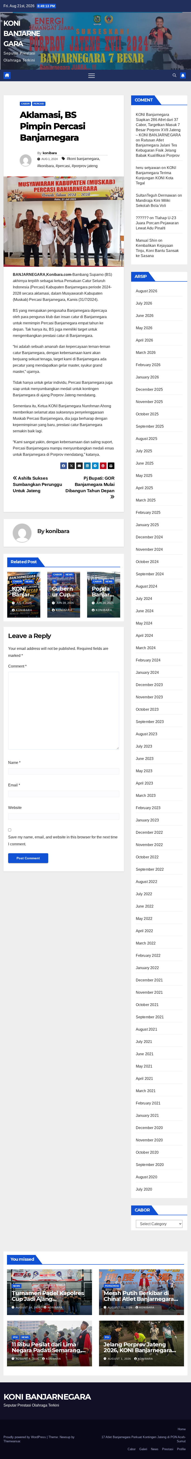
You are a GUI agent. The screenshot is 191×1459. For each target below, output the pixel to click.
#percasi (63, 166)
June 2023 (145, 759)
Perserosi (112, 1286)
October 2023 (147, 709)
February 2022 (148, 955)
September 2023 (150, 722)
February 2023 (148, 808)
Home (182, 1429)
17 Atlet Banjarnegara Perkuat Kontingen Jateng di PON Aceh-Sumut (144, 1439)
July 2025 (144, 451)
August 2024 (146, 586)
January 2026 (147, 377)
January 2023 (147, 820)
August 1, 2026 (120, 1358)
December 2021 (149, 980)
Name (14, 763)
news (29, 581)
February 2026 (148, 365)
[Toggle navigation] (91, 75)
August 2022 (146, 882)
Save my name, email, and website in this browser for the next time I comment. (63, 840)
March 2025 (146, 500)
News (154, 1449)
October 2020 (147, 1152)
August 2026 (146, 291)
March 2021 (146, 1091)
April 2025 (144, 488)
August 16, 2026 (28, 1307)
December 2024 (149, 537)
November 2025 (149, 402)
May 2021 (144, 1066)
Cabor (25, 103)
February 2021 (148, 1103)
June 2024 (145, 611)
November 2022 (149, 845)
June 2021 (145, 1054)
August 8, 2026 (28, 1358)
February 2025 (148, 513)
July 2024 (144, 599)
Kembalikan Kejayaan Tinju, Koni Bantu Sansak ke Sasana (157, 251)
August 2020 (146, 1177)
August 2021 (146, 1029)
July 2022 (144, 894)
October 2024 (147, 562)
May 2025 (144, 476)
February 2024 (148, 660)
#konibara (45, 166)
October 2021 (147, 1005)
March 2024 (146, 648)
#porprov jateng (85, 166)
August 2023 (146, 734)
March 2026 (146, 353)
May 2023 (144, 771)
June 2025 (145, 463)
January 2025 (147, 525)
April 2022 (144, 931)
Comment (17, 666)
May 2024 (144, 623)
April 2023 (144, 783)
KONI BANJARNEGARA (21, 33)
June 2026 (145, 316)
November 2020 (149, 1140)
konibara (50, 153)
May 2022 (144, 919)
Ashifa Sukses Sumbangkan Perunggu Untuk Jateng (37, 484)
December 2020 (149, 1128)
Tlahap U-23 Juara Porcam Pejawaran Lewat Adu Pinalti (157, 223)
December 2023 (149, 685)
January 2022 (147, 968)
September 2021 (150, 1017)
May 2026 (144, 328)
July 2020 (144, 1189)
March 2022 (146, 943)
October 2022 (147, 857)
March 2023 (146, 796)
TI (54, 581)
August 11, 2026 (120, 1307)
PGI (107, 1337)
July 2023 (144, 746)
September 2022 (150, 869)
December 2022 (149, 832)
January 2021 (147, 1115)
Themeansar (11, 1441)
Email (14, 785)
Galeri (143, 1449)
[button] (174, 75)
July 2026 (144, 303)
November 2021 (149, 992)
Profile (181, 1449)
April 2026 (144, 340)
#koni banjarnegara (83, 159)
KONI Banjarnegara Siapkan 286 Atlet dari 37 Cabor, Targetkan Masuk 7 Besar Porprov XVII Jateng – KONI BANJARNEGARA (158, 125)
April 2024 (144, 636)
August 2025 (146, 439)
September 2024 (150, 574)
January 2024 (147, 672)
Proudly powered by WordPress (25, 1437)
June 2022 (145, 906)
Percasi (39, 103)
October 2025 (147, 414)
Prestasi (167, 1449)
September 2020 (150, 1165)
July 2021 (144, 1042)
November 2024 (149, 549)
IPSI (15, 1337)
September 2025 (150, 426)
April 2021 (144, 1079)
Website (15, 808)
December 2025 (149, 389)
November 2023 (149, 697)
